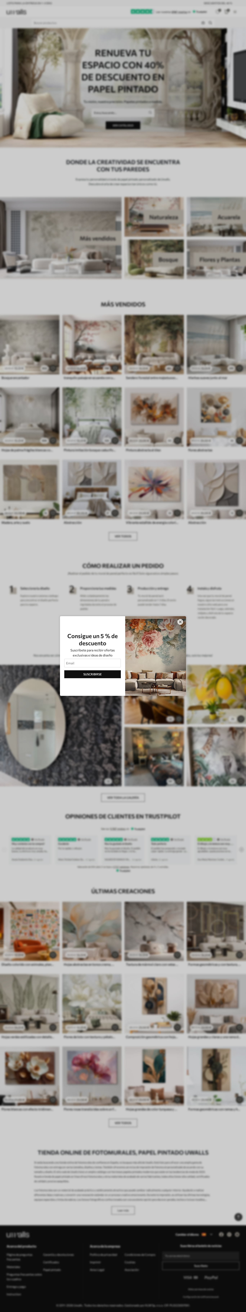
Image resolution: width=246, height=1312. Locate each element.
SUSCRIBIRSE (92, 674)
